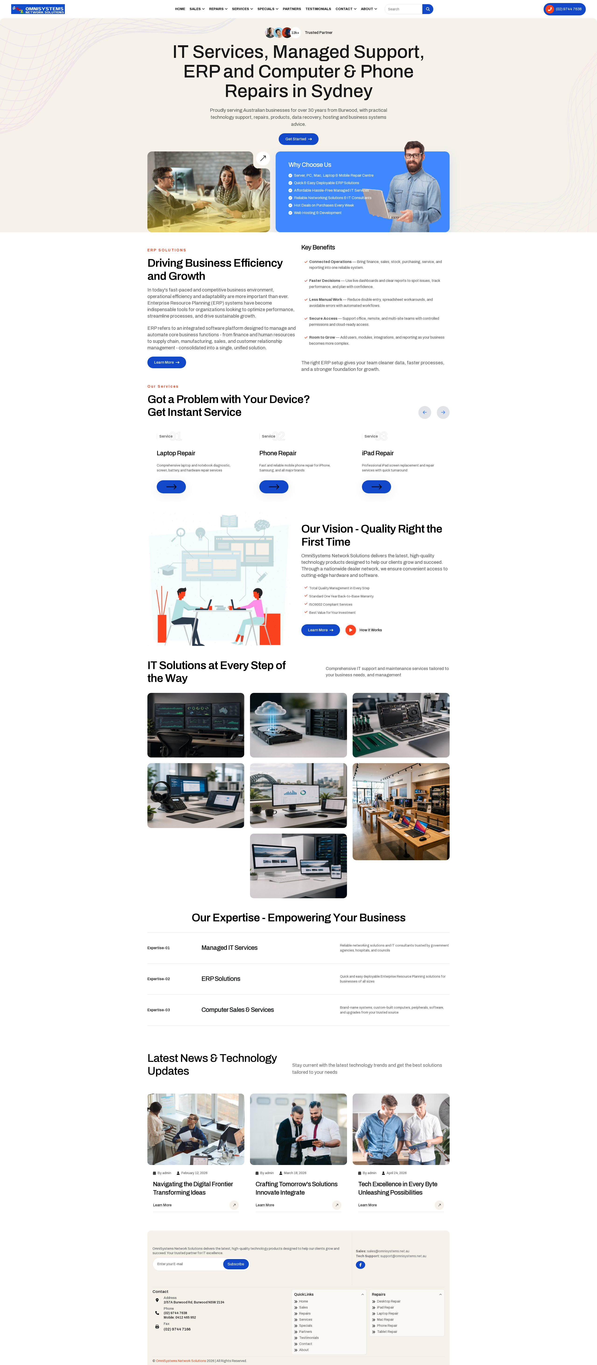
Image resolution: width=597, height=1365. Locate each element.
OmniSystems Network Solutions (181, 1361)
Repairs (216, 9)
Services (241, 9)
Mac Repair (385, 1319)
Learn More (164, 362)
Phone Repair (277, 453)
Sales (195, 9)
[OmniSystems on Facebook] (360, 1265)
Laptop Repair (176, 453)
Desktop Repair (388, 1301)
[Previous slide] (424, 412)
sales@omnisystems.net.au (388, 1251)
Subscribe (236, 1264)
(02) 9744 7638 (175, 1313)
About (367, 9)
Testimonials (318, 9)
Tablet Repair (387, 1331)
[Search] (428, 9)
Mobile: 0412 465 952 (180, 1317)
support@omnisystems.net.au (403, 1256)
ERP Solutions (220, 978)
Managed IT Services (229, 947)
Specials (266, 9)
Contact (344, 9)
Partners (292, 9)
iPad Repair (378, 453)
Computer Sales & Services (237, 1009)
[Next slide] (443, 412)
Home (180, 9)
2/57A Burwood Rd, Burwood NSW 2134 (194, 1302)
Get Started (295, 139)
